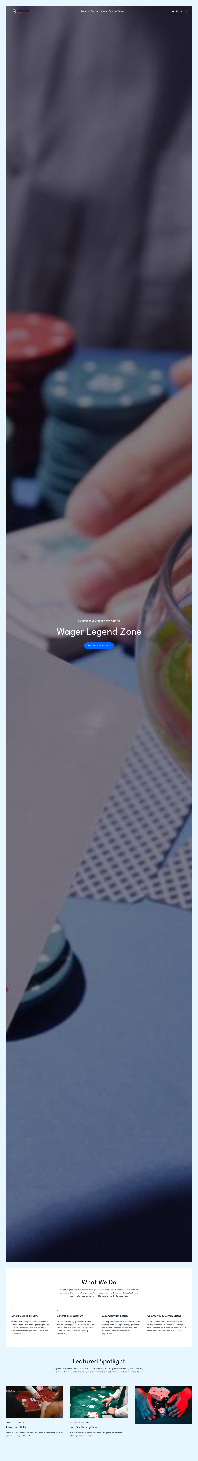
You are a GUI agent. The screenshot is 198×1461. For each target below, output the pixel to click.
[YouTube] (181, 11)
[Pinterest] (177, 11)
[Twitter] (173, 11)
